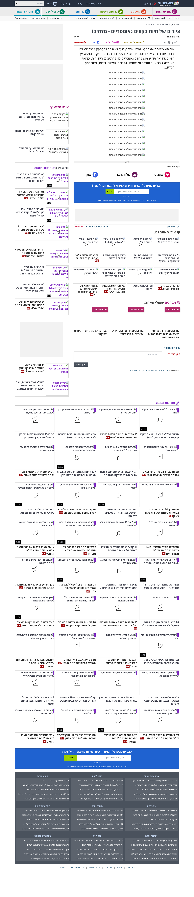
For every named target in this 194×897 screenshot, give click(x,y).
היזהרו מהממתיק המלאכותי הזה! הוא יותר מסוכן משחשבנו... (156, 785)
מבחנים (171, 302)
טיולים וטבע (124, 18)
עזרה (77, 3)
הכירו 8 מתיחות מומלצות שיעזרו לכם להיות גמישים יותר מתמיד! (46, 854)
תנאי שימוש (132, 200)
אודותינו (108, 867)
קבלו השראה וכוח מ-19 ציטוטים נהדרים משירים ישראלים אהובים (154, 845)
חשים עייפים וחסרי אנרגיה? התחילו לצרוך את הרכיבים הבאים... (155, 798)
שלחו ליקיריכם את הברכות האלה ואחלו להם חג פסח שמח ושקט (46, 810)
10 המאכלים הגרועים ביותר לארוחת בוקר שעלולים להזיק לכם (155, 794)
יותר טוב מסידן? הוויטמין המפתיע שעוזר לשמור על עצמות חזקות (154, 780)
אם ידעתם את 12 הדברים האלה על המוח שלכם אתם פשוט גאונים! (99, 858)
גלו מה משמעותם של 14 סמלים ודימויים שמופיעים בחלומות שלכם (45, 815)
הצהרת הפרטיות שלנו (120, 200)
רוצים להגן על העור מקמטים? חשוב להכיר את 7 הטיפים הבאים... (100, 794)
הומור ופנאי (142, 18)
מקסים (141, 370)
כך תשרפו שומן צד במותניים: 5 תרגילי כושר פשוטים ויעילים (48, 845)
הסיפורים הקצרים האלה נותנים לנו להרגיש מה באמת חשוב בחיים (45, 828)
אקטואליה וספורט (42, 835)
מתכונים (136, 11)
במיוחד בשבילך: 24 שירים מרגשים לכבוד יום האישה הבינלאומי (155, 858)
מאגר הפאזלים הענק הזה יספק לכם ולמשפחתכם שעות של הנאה (46, 785)
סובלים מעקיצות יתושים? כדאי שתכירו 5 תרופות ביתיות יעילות (101, 789)
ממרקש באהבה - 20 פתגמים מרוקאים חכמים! (161, 819)
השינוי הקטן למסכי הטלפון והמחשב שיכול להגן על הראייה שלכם (100, 849)
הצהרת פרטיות (77, 867)
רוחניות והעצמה (25, 11)
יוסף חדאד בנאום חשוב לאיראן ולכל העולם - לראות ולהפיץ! (48, 849)
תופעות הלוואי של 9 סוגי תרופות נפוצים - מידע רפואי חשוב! (156, 789)
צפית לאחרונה (38, 18)
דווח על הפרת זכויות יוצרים (97, 226)
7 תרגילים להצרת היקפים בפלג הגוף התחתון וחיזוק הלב (49, 858)
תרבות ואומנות (152, 24)
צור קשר (64, 3)
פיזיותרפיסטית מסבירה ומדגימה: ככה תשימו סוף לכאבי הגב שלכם (154, 824)
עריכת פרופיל (56, 18)
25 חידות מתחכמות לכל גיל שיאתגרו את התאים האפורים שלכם (46, 789)
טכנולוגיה (97, 835)
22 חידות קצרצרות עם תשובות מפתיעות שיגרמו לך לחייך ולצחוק (46, 798)
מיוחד (147, 370)
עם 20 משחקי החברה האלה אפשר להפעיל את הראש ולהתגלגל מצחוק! (43, 794)
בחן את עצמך (164, 11)
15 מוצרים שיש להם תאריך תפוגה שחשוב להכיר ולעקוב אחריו (101, 798)
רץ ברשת (159, 18)
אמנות (161, 370)
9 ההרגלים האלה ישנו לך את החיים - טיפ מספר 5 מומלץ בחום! (155, 815)
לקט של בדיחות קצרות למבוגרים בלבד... (54, 780)
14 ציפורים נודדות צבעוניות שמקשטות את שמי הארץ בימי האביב (100, 815)
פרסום (62, 867)
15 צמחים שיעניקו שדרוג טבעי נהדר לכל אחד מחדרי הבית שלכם (100, 819)
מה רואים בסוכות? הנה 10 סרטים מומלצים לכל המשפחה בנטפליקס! (153, 849)
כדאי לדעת (53, 11)
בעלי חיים (154, 370)
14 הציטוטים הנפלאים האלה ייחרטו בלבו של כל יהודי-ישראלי (47, 819)
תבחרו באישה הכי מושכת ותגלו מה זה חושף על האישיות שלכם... (46, 824)
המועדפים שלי (21, 18)
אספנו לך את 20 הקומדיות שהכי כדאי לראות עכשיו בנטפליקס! (155, 840)
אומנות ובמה (105, 18)
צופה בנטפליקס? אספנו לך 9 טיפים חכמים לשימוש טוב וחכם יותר (100, 854)
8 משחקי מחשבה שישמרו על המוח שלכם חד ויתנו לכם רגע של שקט (98, 840)
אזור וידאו (148, 3)
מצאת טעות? (79, 226)
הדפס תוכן (171, 226)
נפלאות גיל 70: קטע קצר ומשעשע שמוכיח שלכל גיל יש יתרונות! (155, 810)
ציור (166, 370)
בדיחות (80, 11)
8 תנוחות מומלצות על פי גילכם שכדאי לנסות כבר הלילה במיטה (100, 780)
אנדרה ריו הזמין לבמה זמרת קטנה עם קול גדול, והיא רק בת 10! (155, 828)
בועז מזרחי (170, 36)
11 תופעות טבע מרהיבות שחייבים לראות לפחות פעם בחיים (102, 828)
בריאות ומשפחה (108, 11)
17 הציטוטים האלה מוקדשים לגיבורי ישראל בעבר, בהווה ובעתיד (46, 840)
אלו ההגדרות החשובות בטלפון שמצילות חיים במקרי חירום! (102, 845)
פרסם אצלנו (91, 3)
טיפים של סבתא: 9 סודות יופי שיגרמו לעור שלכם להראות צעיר (101, 785)
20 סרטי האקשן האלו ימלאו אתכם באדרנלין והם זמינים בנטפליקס (154, 854)
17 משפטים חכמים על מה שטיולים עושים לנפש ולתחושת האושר (100, 810)
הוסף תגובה (81, 364)
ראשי (178, 24)
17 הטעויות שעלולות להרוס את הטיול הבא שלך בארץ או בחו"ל (101, 824)
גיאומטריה (134, 370)
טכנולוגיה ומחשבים (84, 18)
